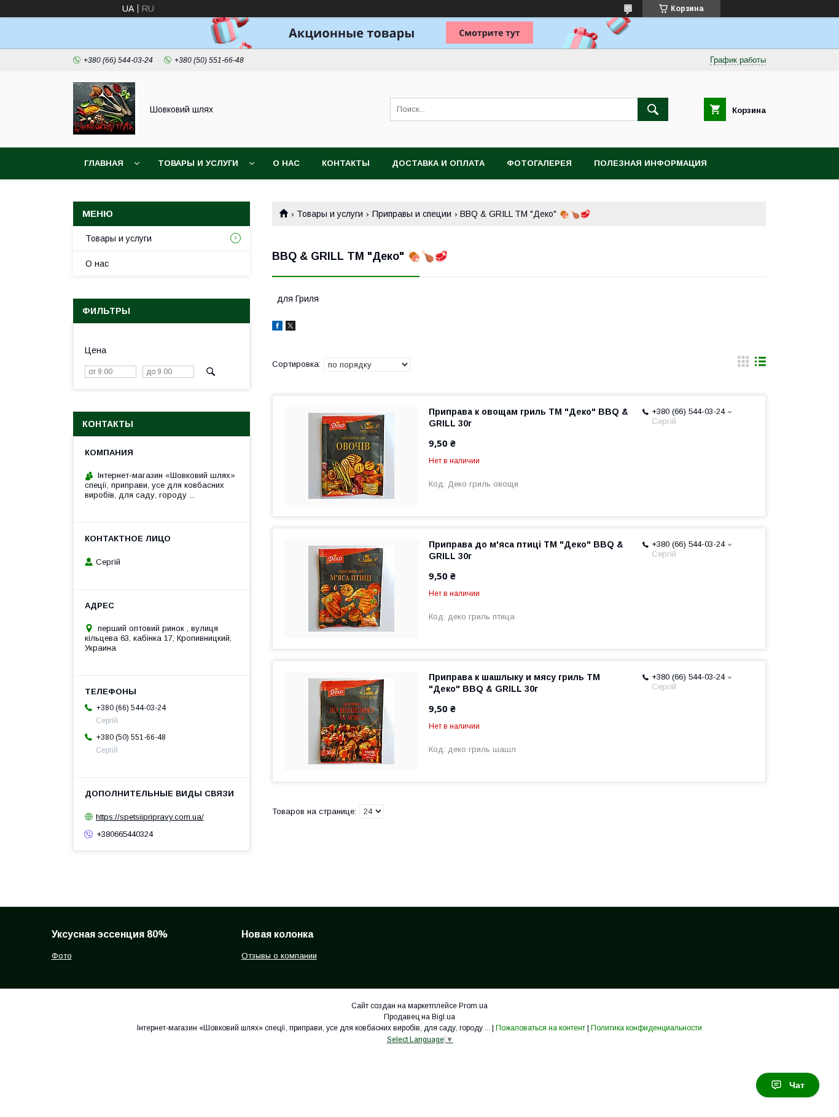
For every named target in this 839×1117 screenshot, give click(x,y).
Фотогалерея (539, 163)
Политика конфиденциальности (646, 1028)
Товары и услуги (198, 163)
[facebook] (277, 327)
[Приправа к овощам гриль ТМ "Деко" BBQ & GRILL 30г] (351, 456)
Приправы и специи (411, 214)
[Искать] (653, 109)
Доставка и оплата (438, 163)
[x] (290, 327)
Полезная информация (650, 163)
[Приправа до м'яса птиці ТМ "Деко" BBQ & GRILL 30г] (351, 588)
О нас (286, 163)
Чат (797, 1085)
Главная (103, 163)
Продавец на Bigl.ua (419, 1017)
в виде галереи (743, 364)
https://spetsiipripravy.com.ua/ (150, 816)
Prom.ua (473, 1005)
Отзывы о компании (279, 955)
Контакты (346, 163)
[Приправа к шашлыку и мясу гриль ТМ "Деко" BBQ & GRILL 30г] (351, 721)
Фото (62, 955)
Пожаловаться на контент (540, 1028)
